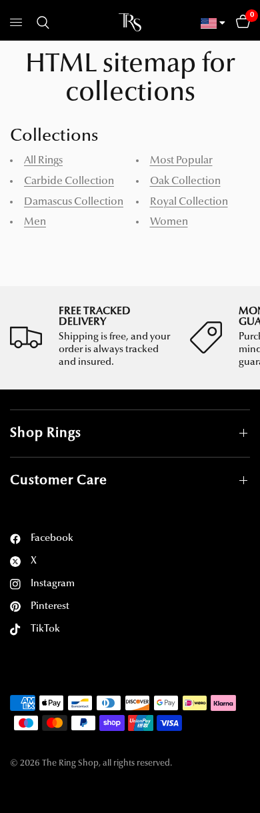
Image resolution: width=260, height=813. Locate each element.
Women (169, 222)
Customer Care (58, 481)
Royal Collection (189, 202)
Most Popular (181, 160)
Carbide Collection (69, 181)
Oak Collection (185, 181)
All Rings (43, 160)
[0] (240, 22)
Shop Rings (45, 433)
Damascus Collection (73, 202)
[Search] (40, 23)
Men (35, 222)
